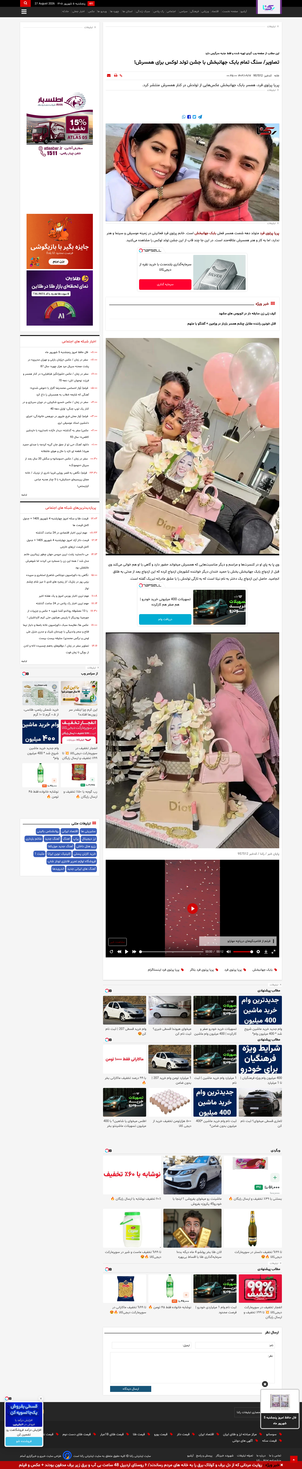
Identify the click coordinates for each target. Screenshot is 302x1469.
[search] (25, 3)
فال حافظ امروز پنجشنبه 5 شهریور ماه (280, 1420)
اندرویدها (58, 869)
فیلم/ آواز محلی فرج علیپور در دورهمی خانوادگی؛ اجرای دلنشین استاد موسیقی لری (57, 419)
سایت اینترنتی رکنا (140, 1456)
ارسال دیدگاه (131, 1389)
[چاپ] (116, 75)
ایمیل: (186, 1346)
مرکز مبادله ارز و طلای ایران (240, 1434)
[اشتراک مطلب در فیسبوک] (188, 117)
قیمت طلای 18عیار (112, 1434)
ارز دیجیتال (89, 839)
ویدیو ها (102, 11)
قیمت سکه (269, 1441)
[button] (265, 1385)
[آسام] (67, 1456)
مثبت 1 (39, 854)
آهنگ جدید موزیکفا (60, 846)
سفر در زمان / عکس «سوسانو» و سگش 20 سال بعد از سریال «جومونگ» (57, 462)
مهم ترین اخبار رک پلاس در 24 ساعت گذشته (62, 603)
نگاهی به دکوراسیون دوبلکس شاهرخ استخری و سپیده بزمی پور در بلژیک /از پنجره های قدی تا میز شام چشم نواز (57, 581)
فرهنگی (194, 11)
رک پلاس (158, 11)
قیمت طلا (139, 1434)
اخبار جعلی (79, 11)
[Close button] (41, 1398)
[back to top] (294, 1459)
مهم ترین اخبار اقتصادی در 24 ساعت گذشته (61, 533)
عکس (91, 11)
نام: (271, 1346)
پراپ (76, 839)
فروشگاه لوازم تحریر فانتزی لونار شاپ (72, 861)
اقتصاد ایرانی (70, 831)
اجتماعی (172, 11)
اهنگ (66, 839)
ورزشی (205, 11)
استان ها (127, 11)
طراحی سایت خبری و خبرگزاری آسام (40, 1456)
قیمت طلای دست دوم (77, 1434)
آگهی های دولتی (243, 1441)
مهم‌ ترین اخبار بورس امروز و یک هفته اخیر (64, 596)
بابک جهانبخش (205, 233)
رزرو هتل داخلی (86, 846)
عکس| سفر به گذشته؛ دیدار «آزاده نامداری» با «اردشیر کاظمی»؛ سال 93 (57, 434)
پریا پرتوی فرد (269, 233)
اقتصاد (215, 11)
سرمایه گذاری (165, 284)
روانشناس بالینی (48, 831)
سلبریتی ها (88, 831)
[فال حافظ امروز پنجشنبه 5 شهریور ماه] (280, 1401)
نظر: (270, 1356)
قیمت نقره (47, 1434)
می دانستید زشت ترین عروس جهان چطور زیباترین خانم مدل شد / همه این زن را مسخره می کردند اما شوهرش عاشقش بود (56, 561)
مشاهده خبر (117, 942)
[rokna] (269, 7)
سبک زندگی (143, 11)
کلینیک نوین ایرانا (59, 854)
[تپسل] (141, 250)
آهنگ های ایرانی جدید (81, 869)
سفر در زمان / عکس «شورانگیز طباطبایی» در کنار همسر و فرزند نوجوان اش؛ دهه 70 (56, 377)
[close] (281, 1465)
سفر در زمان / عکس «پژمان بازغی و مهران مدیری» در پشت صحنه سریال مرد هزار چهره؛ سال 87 (58, 363)
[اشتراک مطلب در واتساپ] (183, 117)
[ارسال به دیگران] (109, 75)
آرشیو (244, 11)
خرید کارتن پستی (85, 854)
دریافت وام (165, 619)
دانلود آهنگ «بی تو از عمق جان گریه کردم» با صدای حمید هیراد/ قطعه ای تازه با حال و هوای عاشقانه (56, 448)
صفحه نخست (230, 11)
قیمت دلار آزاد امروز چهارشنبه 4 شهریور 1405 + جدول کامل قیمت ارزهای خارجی (58, 543)
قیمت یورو (161, 1434)
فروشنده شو (24, 1441)
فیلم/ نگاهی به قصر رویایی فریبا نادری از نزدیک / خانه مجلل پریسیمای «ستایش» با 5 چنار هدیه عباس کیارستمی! (57, 479)
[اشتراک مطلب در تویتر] (194, 117)
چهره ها (115, 11)
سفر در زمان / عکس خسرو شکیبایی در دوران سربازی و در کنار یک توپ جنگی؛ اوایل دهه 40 (56, 405)
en (91, 3)
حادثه (66, 11)
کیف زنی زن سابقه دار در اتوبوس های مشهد (247, 313)
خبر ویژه (262, 304)
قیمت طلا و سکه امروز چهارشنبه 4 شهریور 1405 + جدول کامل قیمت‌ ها (56, 522)
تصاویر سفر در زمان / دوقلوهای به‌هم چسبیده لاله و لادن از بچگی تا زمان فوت (56, 649)
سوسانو (271, 1434)
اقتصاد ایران (207, 1434)
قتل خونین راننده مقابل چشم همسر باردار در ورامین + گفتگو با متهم (231, 324)
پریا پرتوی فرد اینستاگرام (163, 970)
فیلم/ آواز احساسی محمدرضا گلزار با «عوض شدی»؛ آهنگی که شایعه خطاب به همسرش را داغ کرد (59, 391)
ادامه (24, 495)
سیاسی (183, 11)
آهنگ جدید (52, 839)
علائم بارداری (34, 839)
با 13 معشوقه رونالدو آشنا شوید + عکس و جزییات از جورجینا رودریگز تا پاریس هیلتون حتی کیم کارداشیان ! (58, 614)
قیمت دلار (183, 1434)
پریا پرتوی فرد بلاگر (202, 970)
